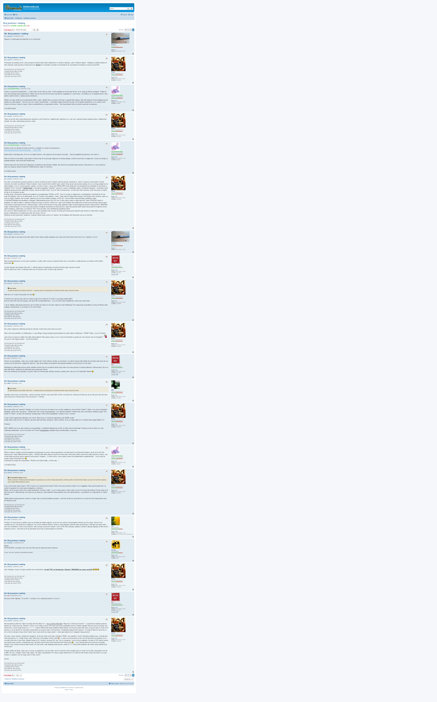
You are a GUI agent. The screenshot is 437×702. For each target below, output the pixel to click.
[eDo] (25, 25)
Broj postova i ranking (14, 23)
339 (116, 77)
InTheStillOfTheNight (117, 95)
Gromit (113, 72)
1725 (116, 555)
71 (115, 49)
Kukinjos (113, 550)
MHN (112, 390)
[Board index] (13, 7)
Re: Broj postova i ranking (16, 34)
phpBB (63, 687)
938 (116, 100)
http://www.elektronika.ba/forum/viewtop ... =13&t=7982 (22, 150)
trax (28, 25)
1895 (116, 531)
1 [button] (128, 30)
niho (112, 526)
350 (116, 395)
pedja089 (13, 25)
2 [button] (130, 30)
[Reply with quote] (106, 34)
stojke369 (20, 25)
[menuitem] (15, 14)
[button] (125, 29)
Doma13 (113, 44)
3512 (116, 270)
